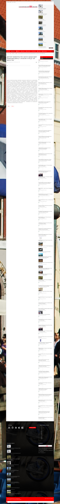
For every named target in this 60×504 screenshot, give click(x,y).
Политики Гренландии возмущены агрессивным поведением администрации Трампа (44, 257)
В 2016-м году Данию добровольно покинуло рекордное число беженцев (44, 142)
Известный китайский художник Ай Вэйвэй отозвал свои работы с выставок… (45, 303)
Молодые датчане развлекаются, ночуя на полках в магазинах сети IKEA (45, 417)
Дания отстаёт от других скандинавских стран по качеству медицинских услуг (45, 83)
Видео (39, 60)
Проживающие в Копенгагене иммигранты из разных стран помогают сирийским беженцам (45, 286)
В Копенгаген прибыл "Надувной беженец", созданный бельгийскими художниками (44, 71)
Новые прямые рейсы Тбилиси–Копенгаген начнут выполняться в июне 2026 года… (45, 274)
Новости (44, 9)
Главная (9, 51)
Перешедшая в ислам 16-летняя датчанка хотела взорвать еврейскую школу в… (45, 154)
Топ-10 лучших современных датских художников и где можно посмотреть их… (45, 113)
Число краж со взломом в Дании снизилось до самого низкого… (44, 383)
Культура (23, 51)
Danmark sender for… (41, 19)
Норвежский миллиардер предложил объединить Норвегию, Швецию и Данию (45, 234)
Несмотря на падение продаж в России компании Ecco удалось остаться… (45, 206)
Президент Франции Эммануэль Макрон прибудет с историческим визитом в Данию (45, 88)
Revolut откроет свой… (41, 35)
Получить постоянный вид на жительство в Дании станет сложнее (45, 94)
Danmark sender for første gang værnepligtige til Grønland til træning (45, 280)
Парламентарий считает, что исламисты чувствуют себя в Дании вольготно (45, 177)
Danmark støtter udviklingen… (42, 8)
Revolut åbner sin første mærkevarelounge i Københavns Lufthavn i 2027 (13, 471)
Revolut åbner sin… (41, 30)
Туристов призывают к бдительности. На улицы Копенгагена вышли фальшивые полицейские (44, 160)
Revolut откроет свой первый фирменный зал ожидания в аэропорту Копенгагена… (13, 476)
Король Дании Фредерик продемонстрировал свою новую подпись (45, 240)
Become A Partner (32, 427)
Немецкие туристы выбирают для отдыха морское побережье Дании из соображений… (45, 377)
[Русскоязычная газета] (28, 6)
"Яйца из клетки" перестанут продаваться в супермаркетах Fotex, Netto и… (44, 366)
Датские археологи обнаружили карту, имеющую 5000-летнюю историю (45, 400)
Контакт (52, 498)
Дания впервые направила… (42, 24)
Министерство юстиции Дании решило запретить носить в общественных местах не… (45, 77)
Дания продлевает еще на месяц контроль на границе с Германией (44, 217)
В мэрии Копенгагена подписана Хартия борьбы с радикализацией (45, 348)
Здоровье (45, 84)
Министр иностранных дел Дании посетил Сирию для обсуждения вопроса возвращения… (45, 268)
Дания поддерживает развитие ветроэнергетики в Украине (14, 453)
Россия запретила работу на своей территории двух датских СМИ (45, 246)
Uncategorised (46, 61)
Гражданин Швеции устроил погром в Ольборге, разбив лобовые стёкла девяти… (45, 389)
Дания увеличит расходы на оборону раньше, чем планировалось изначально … (14, 494)
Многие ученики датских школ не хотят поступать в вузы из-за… (45, 337)
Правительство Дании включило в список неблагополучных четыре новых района (44, 412)
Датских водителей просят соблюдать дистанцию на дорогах (45, 406)
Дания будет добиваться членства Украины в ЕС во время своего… (45, 263)
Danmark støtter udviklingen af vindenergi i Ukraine (13, 448)
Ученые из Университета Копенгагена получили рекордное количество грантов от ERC (44, 136)
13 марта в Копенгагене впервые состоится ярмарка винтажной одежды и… (44, 148)
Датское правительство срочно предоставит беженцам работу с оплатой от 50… (44, 102)
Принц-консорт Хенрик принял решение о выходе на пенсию (45, 291)
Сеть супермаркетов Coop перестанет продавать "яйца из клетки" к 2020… (45, 119)
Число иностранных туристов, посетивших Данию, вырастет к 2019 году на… (45, 165)
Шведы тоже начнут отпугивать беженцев (44, 314)
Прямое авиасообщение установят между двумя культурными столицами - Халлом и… (45, 343)
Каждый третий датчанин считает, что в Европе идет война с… (45, 200)
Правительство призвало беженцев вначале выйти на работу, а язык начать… (45, 325)
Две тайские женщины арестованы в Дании (44, 251)
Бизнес (44, 31)
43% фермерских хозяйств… (42, 46)
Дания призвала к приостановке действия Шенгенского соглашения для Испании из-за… (13, 482)
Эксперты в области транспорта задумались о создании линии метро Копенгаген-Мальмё (44, 183)
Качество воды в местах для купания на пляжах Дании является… (45, 108)
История (39, 51)
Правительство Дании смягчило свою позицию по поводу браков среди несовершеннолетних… (45, 394)
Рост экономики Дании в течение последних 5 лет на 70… (45, 297)
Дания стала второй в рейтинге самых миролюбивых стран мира (43, 360)
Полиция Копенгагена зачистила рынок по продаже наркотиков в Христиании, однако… (45, 194)
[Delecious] (41, 438)
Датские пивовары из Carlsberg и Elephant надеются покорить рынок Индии (45, 309)
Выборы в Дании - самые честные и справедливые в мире (45, 188)
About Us (39, 96)
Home (10, 53)
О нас (49, 498)
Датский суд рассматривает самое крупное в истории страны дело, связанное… (44, 171)
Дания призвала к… (41, 41)
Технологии (28, 51)
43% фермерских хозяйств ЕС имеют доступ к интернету (13, 488)
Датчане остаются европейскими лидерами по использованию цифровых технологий (44, 131)
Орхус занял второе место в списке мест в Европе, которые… (45, 354)
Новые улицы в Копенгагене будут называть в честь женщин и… (45, 125)
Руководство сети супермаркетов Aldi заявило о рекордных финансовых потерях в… (45, 229)
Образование (45, 51)
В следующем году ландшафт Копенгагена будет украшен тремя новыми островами (45, 211)
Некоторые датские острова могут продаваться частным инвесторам (44, 319)
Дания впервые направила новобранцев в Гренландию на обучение (13, 465)
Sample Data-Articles (46, 72)
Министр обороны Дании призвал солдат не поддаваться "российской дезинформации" (44, 65)
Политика (34, 51)
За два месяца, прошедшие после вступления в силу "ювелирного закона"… (45, 223)
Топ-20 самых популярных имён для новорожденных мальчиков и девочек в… (44, 371)
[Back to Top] (6, 502)
